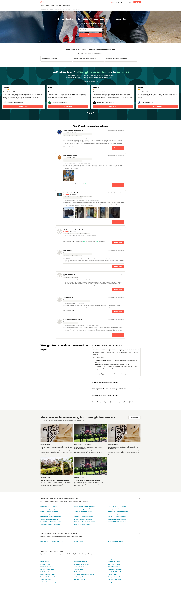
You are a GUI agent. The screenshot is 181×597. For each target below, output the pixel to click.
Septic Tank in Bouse (45, 572)
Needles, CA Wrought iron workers (49, 511)
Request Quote (118, 148)
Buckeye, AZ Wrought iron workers (83, 519)
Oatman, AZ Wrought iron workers (83, 511)
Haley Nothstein (78, 444)
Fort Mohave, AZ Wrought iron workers (84, 514)
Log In (129, 2)
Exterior (47, 5)
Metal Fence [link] (57, 9)
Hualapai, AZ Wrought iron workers (117, 521)
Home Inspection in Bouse (80, 561)
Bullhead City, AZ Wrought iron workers (50, 521)
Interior (42, 5)
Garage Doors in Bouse (114, 566)
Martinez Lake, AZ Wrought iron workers (84, 521)
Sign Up (137, 2)
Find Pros (90, 35)
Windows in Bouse (78, 559)
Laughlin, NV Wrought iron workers (117, 506)
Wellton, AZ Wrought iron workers (83, 509)
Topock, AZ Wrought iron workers (49, 514)
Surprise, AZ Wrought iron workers (117, 514)
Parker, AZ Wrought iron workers (48, 506)
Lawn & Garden (54, 5)
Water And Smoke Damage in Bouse (49, 577)
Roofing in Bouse (44, 561)
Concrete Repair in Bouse (114, 579)
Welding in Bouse (78, 541)
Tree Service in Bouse (45, 579)
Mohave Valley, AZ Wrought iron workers (84, 506)
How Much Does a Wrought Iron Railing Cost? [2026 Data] (56, 448)
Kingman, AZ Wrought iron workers (117, 509)
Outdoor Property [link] (44, 9)
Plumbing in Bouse (45, 559)
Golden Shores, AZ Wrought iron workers (50, 516)
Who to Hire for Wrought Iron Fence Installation (55, 480)
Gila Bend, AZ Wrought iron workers (117, 519)
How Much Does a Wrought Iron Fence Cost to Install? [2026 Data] (88, 448)
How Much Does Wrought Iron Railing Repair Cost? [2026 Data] (123, 448)
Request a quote (23, 106)
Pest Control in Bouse (79, 582)
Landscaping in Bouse (79, 577)
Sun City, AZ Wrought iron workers (117, 516)
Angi (42, 444)
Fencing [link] (51, 9)
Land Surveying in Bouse (46, 566)
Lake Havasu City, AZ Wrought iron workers (51, 509)
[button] (68, 175)
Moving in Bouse (112, 559)
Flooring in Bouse (112, 574)
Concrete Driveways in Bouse (81, 564)
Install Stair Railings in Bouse (115, 541)
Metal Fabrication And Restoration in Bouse (51, 541)
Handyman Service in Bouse (115, 569)
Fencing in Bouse (112, 582)
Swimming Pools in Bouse (114, 561)
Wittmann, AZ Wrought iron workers (83, 516)
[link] (4, 102)
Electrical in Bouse (45, 564)
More (60, 5)
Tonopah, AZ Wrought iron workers (49, 519)
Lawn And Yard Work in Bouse (115, 572)
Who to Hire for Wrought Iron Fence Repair (87, 480)
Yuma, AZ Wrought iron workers (82, 524)
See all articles (134, 417)
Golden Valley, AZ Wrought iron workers (118, 511)
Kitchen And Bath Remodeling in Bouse (50, 582)
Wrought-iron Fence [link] (65, 9)
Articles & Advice (66, 5)
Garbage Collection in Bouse (47, 574)
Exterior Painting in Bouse (114, 564)
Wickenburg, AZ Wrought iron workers (50, 524)
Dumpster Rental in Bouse (47, 569)
